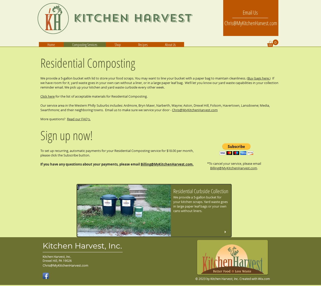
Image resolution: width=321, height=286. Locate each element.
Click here (47, 96)
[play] (225, 232)
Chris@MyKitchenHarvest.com (195, 110)
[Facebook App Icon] (46, 276)
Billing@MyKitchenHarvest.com (233, 168)
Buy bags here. (259, 78)
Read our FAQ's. (79, 119)
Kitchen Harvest (132, 18)
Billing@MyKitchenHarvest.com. (167, 164)
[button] (170, 44)
